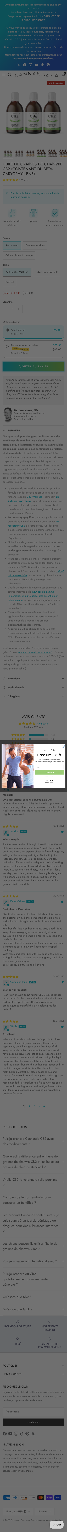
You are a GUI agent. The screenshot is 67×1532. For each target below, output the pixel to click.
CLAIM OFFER (49, 772)
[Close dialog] (63, 746)
